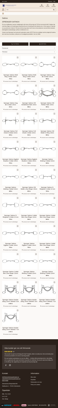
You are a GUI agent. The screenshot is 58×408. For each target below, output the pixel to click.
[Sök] (54, 9)
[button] (3, 9)
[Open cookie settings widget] (2, 405)
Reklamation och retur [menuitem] (36, 382)
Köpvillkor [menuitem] (33, 379)
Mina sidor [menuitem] (33, 377)
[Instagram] (9, 365)
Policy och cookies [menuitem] (35, 384)
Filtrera (16, 44)
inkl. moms (4, 1)
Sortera (43, 44)
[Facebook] (5, 365)
